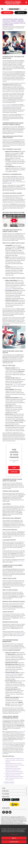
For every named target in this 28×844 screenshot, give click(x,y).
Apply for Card (21, 12)
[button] (26, 2)
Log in (25, 9)
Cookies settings (14, 834)
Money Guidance (20, 560)
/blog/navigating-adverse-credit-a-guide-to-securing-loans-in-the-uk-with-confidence (14, 778)
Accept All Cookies (14, 841)
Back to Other (9, 782)
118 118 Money (7, 104)
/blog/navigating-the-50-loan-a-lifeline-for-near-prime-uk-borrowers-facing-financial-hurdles (14, 765)
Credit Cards (14, 471)
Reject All (14, 838)
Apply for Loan (7, 12)
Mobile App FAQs (6, 807)
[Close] (26, 826)
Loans (14, 467)
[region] (14, 834)
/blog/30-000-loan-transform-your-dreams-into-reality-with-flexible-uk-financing (14, 760)
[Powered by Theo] (14, 804)
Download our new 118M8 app (13, 2)
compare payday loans (13, 181)
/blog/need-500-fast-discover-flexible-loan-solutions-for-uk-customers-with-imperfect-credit (13, 770)
